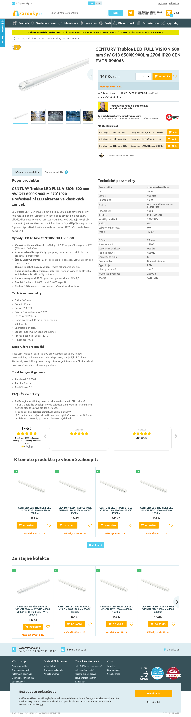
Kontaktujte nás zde (121, 108)
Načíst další (95, 545)
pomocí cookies (101, 698)
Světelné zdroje (29, 38)
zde (41, 704)
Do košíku (164, 76)
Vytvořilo (171, 713)
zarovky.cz (173, 649)
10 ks (175, 139)
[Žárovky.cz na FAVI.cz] (173, 673)
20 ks (175, 146)
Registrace (162, 3)
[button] (173, 602)
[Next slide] (90, 75)
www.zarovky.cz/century (128, 116)
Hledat (116, 13)
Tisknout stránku (108, 93)
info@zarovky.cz (24, 3)
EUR (98, 3)
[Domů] (14, 38)
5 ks (175, 132)
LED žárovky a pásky (51, 38)
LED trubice (73, 38)
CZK (91, 3)
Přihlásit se (174, 3)
